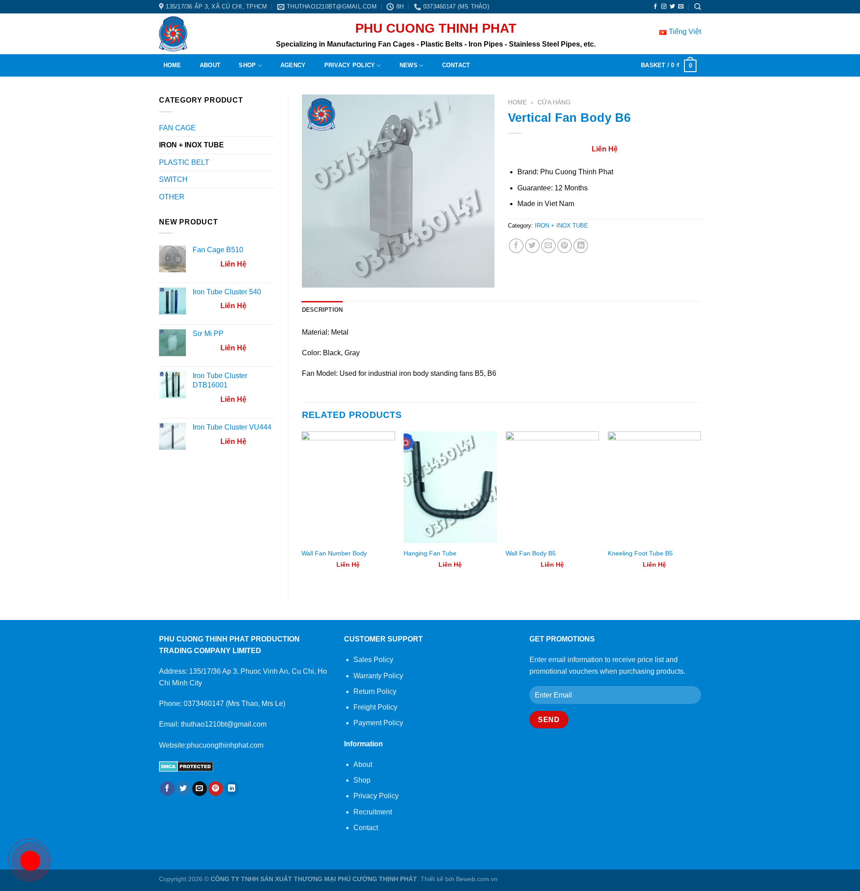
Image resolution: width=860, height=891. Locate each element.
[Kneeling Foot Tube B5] (654, 487)
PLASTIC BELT (184, 162)
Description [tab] (322, 309)
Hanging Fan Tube (430, 553)
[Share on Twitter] (532, 245)
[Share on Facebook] (516, 245)
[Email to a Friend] (548, 245)
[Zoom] (313, 276)
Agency (293, 65)
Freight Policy (375, 707)
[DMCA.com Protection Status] (186, 766)
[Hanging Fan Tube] (450, 487)
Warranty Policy (378, 676)
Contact (456, 65)
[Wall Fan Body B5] (552, 487)
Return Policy (374, 691)
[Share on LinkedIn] (580, 245)
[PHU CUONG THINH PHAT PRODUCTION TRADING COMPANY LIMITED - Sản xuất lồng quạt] (178, 33)
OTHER (172, 197)
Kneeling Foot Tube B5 (640, 553)
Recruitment (372, 812)
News (408, 65)
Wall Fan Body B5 (531, 553)
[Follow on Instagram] (663, 7)
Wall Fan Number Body (334, 553)
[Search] (697, 6)
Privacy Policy (349, 65)
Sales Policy (373, 659)
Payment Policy (378, 723)
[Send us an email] (681, 7)
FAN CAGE (177, 128)
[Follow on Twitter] (672, 7)
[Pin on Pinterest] (564, 245)
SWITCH (173, 179)
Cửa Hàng (554, 102)
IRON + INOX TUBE (191, 145)
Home (172, 65)
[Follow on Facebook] (655, 7)
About (210, 65)
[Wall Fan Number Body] (348, 487)
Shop (247, 65)
